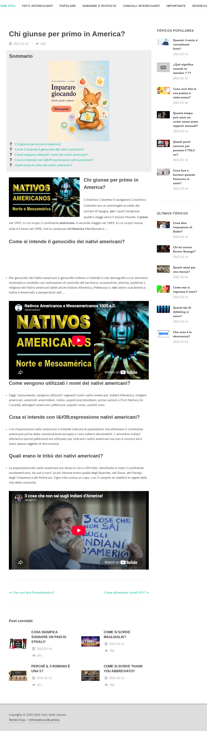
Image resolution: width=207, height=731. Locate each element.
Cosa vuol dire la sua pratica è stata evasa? (184, 93)
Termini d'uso (17, 720)
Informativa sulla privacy (44, 720)
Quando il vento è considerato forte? (185, 44)
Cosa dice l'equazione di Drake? (182, 227)
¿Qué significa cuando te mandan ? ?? (183, 69)
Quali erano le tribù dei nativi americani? (43, 165)
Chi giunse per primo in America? (38, 144)
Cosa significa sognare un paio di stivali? (48, 637)
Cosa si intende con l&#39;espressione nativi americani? (54, 160)
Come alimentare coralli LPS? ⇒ (126, 592)
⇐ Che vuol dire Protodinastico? (31, 592)
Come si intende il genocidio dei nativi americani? (49, 149)
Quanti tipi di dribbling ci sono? (182, 312)
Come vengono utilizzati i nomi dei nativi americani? (51, 154)
